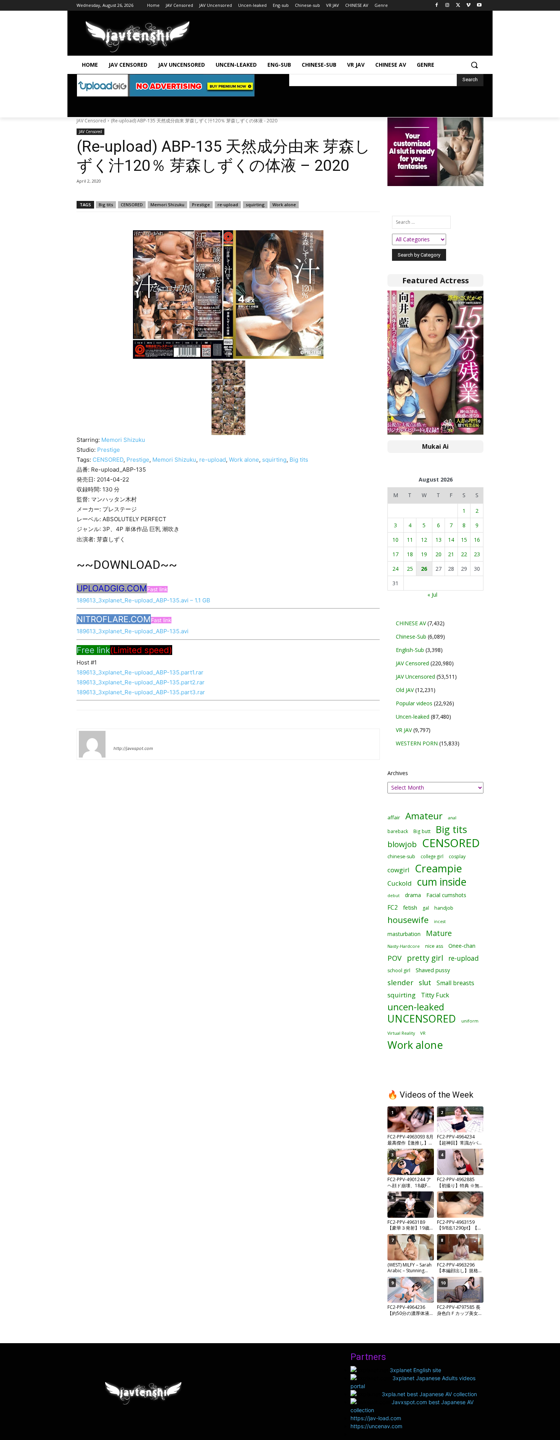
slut (425, 982)
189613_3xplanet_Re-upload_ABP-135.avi (133, 631)
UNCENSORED (421, 1019)
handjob (443, 908)
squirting (255, 204)
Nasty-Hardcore (403, 946)
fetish (410, 907)
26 (424, 568)
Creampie (438, 868)
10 (395, 539)
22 (464, 554)
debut (393, 895)
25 (410, 568)
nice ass (434, 946)
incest (440, 921)
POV (394, 958)
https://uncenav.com (376, 1426)
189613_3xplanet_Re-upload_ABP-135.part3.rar (141, 692)
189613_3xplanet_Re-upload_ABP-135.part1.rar (140, 672)
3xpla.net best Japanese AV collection (429, 1394)
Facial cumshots (446, 895)
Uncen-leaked (412, 716)
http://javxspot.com (133, 748)
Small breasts (455, 983)
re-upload (228, 204)
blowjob (402, 844)
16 (477, 539)
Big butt (421, 831)
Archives (397, 773)
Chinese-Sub (411, 636)
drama (413, 895)
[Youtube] (479, 5)
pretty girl (425, 958)
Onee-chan (461, 945)
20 (438, 554)
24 (395, 568)
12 (424, 539)
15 (464, 539)
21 (451, 554)
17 (395, 554)
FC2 (392, 908)
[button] (474, 65)
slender (400, 983)
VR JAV (404, 730)
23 (477, 554)
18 (410, 554)
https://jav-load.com (375, 1418)
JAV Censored (91, 120)
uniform (469, 1021)
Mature (439, 933)
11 (410, 539)
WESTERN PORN (417, 743)
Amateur (424, 816)
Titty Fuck (435, 995)
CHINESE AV (411, 623)
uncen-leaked (415, 1007)
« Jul (432, 594)
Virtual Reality (401, 1033)
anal (452, 817)
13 (438, 539)
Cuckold (399, 883)
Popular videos (414, 703)
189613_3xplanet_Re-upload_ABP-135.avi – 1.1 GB (143, 600)
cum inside (441, 882)
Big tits (106, 204)
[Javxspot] (137, 36)
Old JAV (405, 690)
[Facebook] (436, 5)
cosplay (457, 856)
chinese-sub (401, 856)
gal (425, 908)
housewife (408, 920)
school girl (398, 970)
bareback (397, 831)
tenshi (122, 737)
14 (451, 539)
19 (424, 554)
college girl (432, 856)
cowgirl (398, 870)
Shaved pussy (433, 970)
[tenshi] (92, 744)
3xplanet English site (415, 1370)
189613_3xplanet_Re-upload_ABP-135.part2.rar (141, 682)
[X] (458, 5)
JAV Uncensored (415, 676)
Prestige (201, 204)
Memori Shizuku (167, 204)
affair (393, 817)
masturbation (404, 934)
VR (423, 1033)
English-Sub (410, 649)
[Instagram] (447, 5)
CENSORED (132, 204)
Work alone (284, 204)
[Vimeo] (468, 5)
